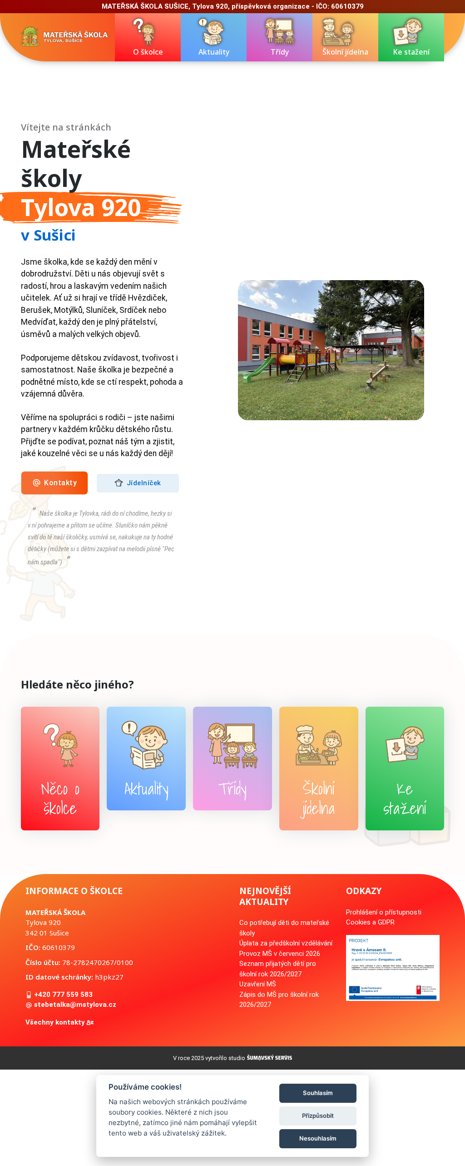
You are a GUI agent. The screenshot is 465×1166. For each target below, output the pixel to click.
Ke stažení (411, 52)
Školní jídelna (345, 52)
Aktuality (213, 52)
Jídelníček (142, 482)
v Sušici (48, 235)
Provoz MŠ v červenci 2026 (279, 954)
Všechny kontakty (56, 1022)
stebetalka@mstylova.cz (74, 1004)
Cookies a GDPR (370, 922)
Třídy (280, 52)
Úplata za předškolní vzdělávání (285, 943)
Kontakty (59, 482)
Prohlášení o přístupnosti (383, 912)
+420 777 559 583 (62, 994)
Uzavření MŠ (257, 984)
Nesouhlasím (317, 1138)
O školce (148, 52)
